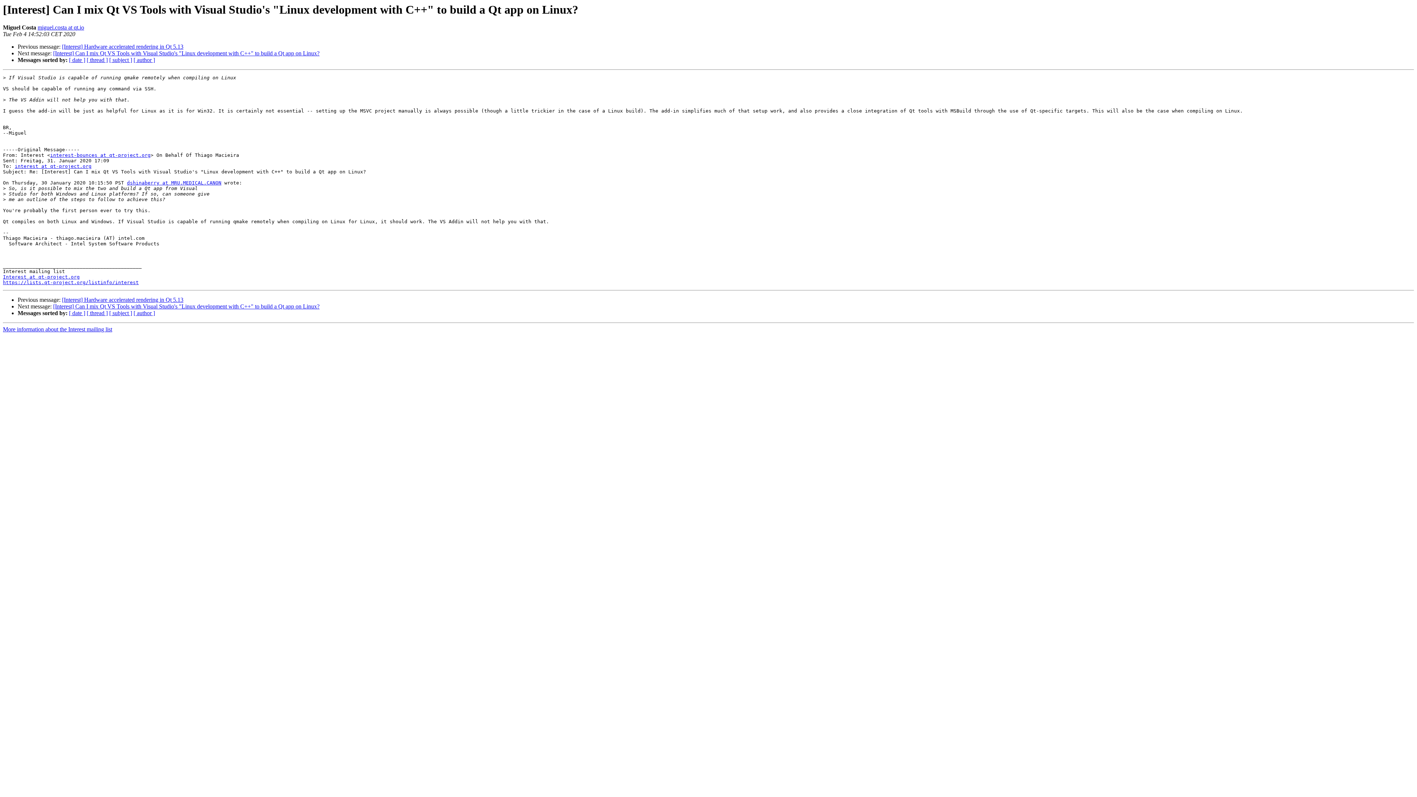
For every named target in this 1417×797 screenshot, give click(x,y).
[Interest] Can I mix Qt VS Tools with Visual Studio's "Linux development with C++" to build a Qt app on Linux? (186, 53)
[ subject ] (120, 60)
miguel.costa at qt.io (61, 27)
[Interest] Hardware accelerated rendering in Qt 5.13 (122, 47)
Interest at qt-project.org (41, 277)
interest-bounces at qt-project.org (100, 155)
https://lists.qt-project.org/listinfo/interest (71, 282)
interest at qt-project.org (53, 166)
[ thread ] (97, 60)
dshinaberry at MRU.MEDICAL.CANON (174, 183)
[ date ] (77, 60)
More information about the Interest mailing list (57, 329)
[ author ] (144, 60)
